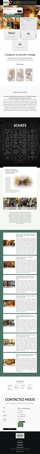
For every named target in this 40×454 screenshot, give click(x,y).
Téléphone (5, 415)
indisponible (18, 1)
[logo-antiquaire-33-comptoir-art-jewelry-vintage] (6, 2)
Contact (18, 15)
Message (4, 419)
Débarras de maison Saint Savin (10, 386)
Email (4, 411)
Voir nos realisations (9, 15)
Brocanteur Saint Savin (23, 385)
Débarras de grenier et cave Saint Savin (17, 387)
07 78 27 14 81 (20, 447)
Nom (4, 407)
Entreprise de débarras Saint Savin (30, 388)
